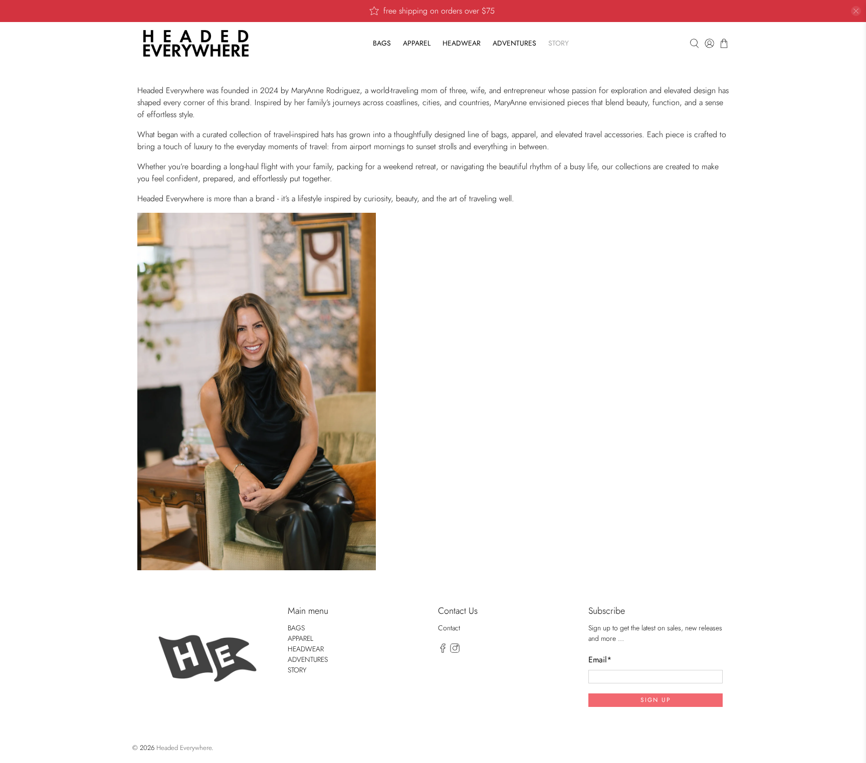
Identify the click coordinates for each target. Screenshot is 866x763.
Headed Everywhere (183, 747)
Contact (449, 628)
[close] (856, 11)
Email (599, 659)
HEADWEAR (462, 43)
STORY (558, 43)
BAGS (382, 43)
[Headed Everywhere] (196, 43)
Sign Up (655, 699)
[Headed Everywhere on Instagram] (455, 650)
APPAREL (416, 43)
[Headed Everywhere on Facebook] (443, 650)
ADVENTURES (514, 43)
